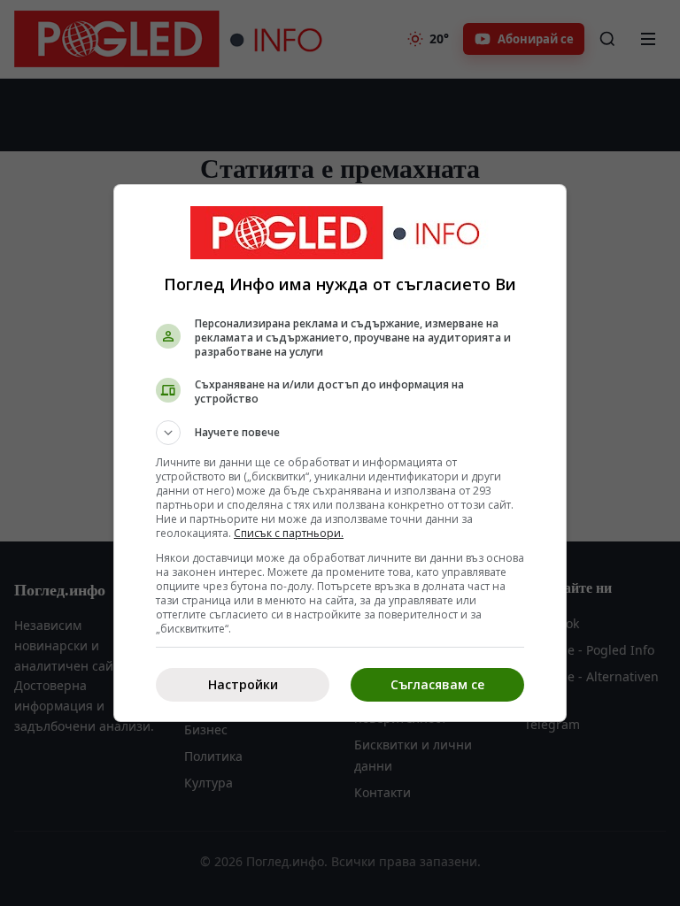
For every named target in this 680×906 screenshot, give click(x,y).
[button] (340, 432)
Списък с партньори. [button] (289, 533)
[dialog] (340, 453)
